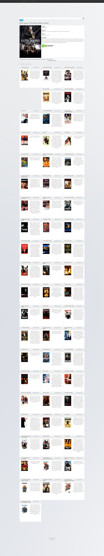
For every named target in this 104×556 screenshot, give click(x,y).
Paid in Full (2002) (68, 240)
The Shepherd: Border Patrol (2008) (25, 458)
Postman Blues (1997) (25, 132)
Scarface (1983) (24, 414)
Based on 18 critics (49, 46)
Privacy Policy (52, 539)
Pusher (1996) (45, 306)
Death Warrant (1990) (69, 89)
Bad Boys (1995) (46, 89)
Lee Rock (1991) (24, 349)
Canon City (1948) (24, 154)
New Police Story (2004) (69, 67)
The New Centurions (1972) (47, 198)
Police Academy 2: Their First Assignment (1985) (25, 502)
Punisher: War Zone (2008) (25, 306)
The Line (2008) (46, 392)
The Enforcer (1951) (47, 175)
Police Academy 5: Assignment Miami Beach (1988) (69, 480)
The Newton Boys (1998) (69, 306)
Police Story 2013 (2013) (69, 197)
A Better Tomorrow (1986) (46, 263)
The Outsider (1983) (25, 327)
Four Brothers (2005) (69, 392)
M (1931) (44, 132)
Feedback (34, 1)
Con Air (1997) (67, 436)
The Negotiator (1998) (25, 240)
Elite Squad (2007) (25, 67)
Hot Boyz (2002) (68, 284)
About (30, 1)
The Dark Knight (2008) (47, 110)
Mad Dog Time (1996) (25, 371)
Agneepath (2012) (68, 262)
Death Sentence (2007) (25, 284)
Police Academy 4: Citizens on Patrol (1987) (47, 458)
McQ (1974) (23, 110)
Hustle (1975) (45, 284)
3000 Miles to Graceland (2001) (47, 480)
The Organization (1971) (69, 154)
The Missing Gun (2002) (69, 371)
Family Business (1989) (47, 67)
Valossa (50, 538)
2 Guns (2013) (67, 414)
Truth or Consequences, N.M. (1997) (26, 198)
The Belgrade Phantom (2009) (25, 220)
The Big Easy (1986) (46, 219)
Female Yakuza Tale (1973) (68, 328)
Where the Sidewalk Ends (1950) (48, 154)
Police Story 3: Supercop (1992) (69, 458)
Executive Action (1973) (69, 175)
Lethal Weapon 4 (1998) (25, 262)
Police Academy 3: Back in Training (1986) (26, 437)
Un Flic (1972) (45, 371)
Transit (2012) (67, 132)
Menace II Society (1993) (26, 392)
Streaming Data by (50, 60)
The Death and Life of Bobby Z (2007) (25, 176)
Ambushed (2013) (46, 349)
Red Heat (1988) (46, 436)
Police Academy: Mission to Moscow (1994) (26, 480)
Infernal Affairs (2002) (47, 240)
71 (43, 46)
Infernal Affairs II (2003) (69, 219)
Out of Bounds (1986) (69, 349)
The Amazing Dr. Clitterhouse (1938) (68, 111)
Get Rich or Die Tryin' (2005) (47, 328)
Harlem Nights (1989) (47, 414)
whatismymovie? (24, 1)
